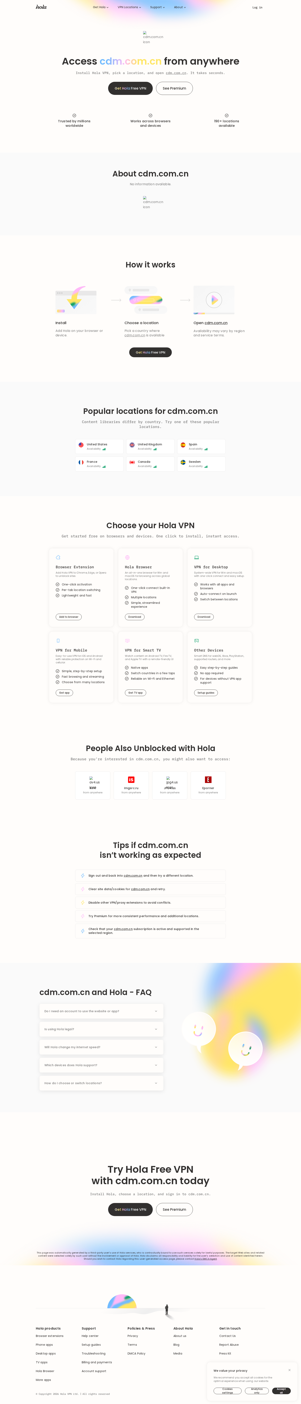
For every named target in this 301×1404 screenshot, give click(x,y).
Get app (64, 692)
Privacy (133, 1336)
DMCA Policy (137, 1354)
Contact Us (227, 1336)
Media (177, 1354)
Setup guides (206, 692)
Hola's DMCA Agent (206, 1258)
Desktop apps (46, 1354)
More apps (43, 1380)
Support (156, 7)
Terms (132, 1345)
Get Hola (99, 7)
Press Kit (225, 1354)
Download (134, 617)
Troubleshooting (93, 1354)
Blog (176, 1345)
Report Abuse (229, 1345)
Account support (94, 1371)
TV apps (42, 1362)
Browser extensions (50, 1336)
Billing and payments (97, 1362)
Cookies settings (227, 1391)
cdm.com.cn (176, 73)
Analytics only (257, 1391)
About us (179, 1336)
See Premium (174, 88)
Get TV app (135, 692)
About (178, 7)
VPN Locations (128, 7)
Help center (90, 1336)
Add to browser (68, 617)
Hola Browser (45, 1371)
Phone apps (44, 1345)
